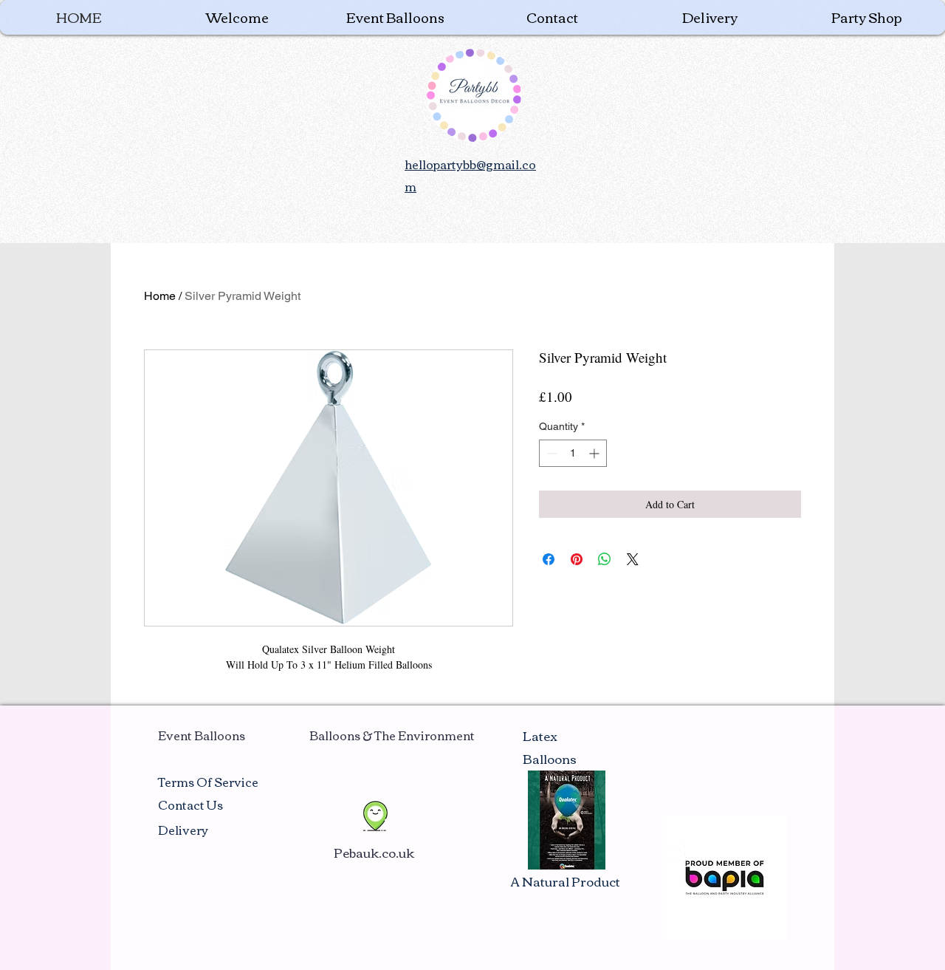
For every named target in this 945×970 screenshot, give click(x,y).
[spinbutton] (573, 453)
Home (160, 296)
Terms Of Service (208, 782)
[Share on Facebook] (548, 559)
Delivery (183, 830)
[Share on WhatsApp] (605, 559)
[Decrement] (550, 453)
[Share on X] (633, 559)
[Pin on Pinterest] (576, 559)
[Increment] (595, 453)
